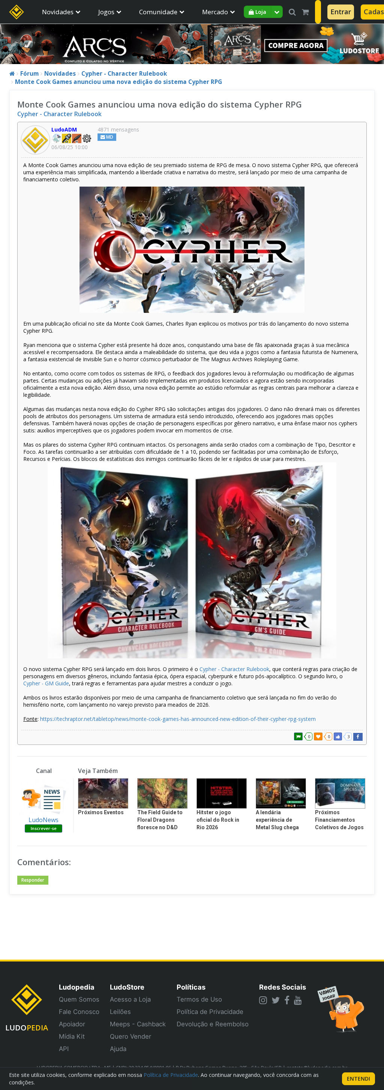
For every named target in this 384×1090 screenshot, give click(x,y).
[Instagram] (263, 1000)
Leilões (120, 1011)
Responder (32, 880)
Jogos (106, 11)
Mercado (215, 11)
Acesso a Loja (130, 999)
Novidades (58, 11)
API (64, 1049)
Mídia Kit (72, 1036)
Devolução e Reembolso (213, 1024)
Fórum (29, 74)
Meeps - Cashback (138, 1024)
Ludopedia (76, 987)
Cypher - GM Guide (46, 683)
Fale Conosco (79, 1011)
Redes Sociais (282, 987)
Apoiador (72, 1024)
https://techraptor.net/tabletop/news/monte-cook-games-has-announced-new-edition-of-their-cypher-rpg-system (178, 718)
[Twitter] (276, 1000)
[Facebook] (287, 1000)
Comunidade (158, 11)
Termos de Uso (199, 999)
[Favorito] (318, 736)
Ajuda (118, 1049)
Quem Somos (79, 999)
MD (109, 137)
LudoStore (127, 987)
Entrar (340, 11)
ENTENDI (358, 1078)
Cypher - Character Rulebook (124, 74)
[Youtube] (298, 1000)
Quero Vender (130, 1036)
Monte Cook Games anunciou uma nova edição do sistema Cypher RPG (118, 82)
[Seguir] (298, 736)
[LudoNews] (44, 797)
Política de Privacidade (210, 1011)
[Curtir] (338, 736)
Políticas (191, 987)
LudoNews (43, 820)
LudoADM (64, 129)
